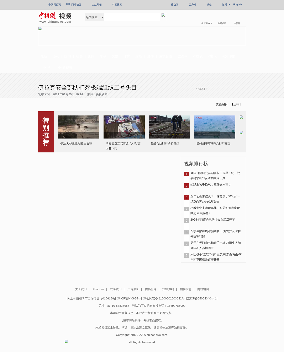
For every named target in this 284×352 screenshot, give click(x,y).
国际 (91, 56)
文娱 (115, 56)
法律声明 (168, 289)
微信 (209, 4)
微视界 (183, 56)
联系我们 (116, 289)
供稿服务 (151, 289)
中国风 (46, 67)
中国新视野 (64, 67)
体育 (126, 56)
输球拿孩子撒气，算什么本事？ (210, 184)
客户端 (192, 4)
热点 (55, 56)
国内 (67, 56)
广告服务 (133, 289)
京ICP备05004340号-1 (202, 298)
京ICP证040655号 (129, 298)
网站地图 (76, 4)
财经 (138, 56)
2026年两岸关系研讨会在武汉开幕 (212, 219)
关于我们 (81, 289)
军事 (103, 56)
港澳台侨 (165, 56)
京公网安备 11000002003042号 (164, 298)
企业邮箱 (97, 4)
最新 (44, 56)
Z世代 (212, 56)
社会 (79, 56)
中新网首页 (54, 4)
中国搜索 (117, 4)
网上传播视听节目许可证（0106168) (91, 298)
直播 (150, 56)
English (237, 4)
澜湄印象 (228, 56)
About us (98, 289)
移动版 (174, 4)
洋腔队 (198, 56)
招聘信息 (185, 289)
